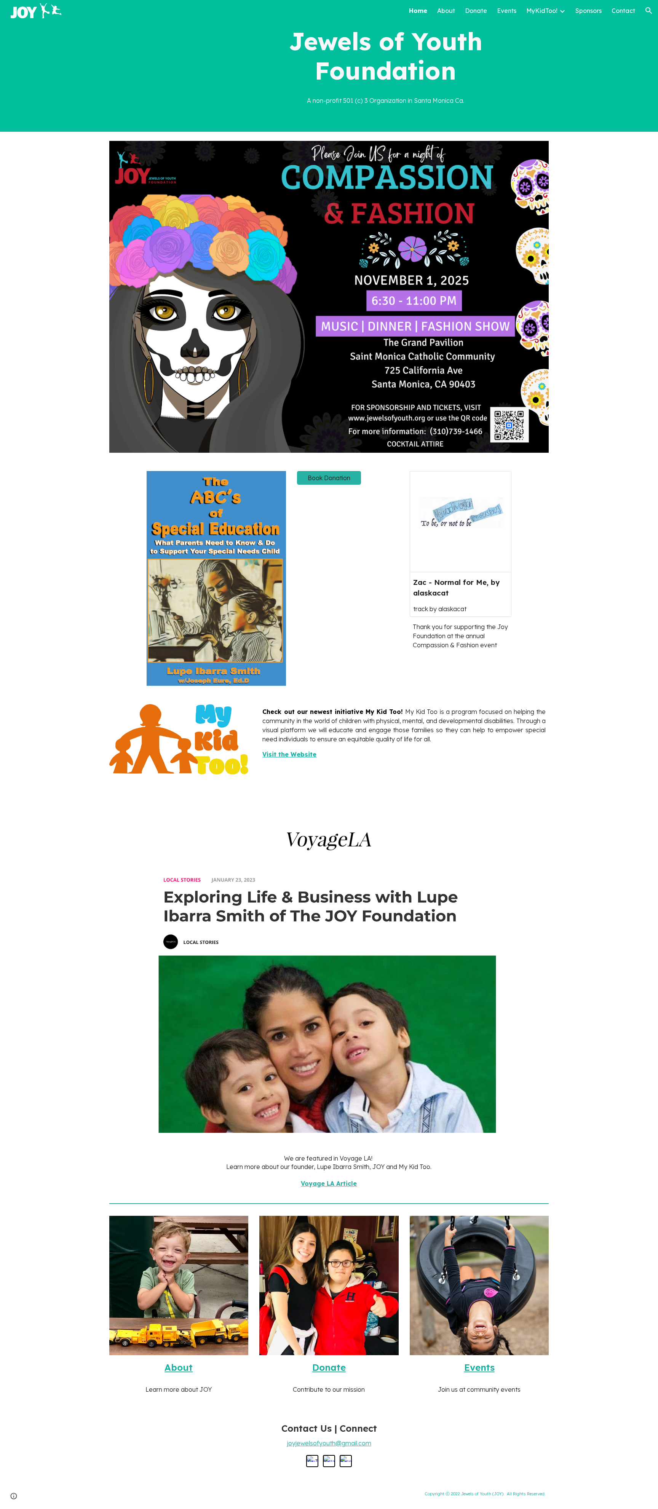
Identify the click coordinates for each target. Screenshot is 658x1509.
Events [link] (506, 10)
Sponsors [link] (588, 10)
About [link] (446, 10)
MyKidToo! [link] (541, 10)
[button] (649, 11)
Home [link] (418, 10)
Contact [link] (623, 10)
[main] (385, 56)
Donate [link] (476, 10)
